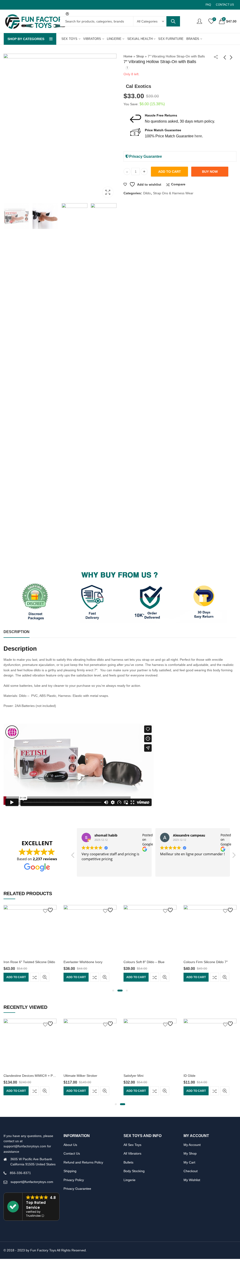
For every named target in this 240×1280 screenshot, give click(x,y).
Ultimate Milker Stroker (20, 1075)
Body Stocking (134, 1171)
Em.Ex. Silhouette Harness (203, 962)
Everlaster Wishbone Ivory (23, 962)
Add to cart (169, 171)
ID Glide (129, 1075)
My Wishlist (192, 1180)
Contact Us (72, 1153)
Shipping (70, 1171)
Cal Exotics (138, 86)
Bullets (128, 1162)
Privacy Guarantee (145, 156)
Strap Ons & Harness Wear (173, 193)
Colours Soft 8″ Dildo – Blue (84, 962)
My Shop (190, 1153)
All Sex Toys (132, 1145)
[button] (233, 856)
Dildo (147, 193)
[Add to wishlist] (48, 910)
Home (128, 56)
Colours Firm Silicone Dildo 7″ (146, 962)
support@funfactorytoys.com (32, 1182)
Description (17, 632)
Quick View (44, 977)
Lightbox (107, 192)
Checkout (191, 1171)
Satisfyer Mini (73, 1075)
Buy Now (210, 171)
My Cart (189, 1162)
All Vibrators (132, 1153)
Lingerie (129, 1180)
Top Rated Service (36, 1205)
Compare (178, 184)
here (198, 136)
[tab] (17, 632)
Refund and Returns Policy (83, 1162)
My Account (192, 1145)
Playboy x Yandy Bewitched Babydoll (211, 1075)
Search (173, 21)
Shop (140, 56)
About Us (70, 1145)
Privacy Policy (74, 1180)
